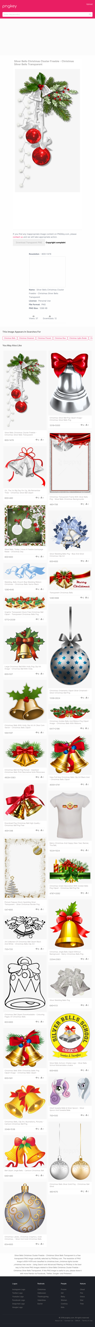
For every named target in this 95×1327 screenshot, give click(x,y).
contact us (18, 237)
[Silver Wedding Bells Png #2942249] (70, 981)
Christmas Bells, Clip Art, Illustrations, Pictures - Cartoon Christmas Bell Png (24, 1123)
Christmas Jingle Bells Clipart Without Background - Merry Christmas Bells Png (66, 953)
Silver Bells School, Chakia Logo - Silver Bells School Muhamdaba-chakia (68, 1064)
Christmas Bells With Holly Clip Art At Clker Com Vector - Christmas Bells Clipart (25, 726)
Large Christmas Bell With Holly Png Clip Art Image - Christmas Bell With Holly (23, 667)
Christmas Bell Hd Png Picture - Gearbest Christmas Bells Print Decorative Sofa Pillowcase (25, 771)
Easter (40, 1304)
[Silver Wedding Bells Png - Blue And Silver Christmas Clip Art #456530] (70, 530)
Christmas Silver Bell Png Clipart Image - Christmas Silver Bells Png (66, 419)
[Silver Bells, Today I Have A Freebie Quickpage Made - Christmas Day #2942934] (25, 525)
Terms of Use (87, 1321)
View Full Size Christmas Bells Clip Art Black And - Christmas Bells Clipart (70, 778)
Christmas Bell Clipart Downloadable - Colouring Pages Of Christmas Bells (24, 1015)
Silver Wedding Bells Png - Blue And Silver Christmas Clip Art (67, 555)
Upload (89, 4)
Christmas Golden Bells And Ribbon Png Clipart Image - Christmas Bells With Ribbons (69, 722)
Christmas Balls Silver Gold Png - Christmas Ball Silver (69, 1185)
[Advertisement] (47, 37)
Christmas (41, 1289)
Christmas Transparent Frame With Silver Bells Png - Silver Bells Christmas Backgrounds (69, 498)
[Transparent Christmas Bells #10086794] (70, 578)
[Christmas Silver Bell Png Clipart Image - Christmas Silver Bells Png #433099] (70, 383)
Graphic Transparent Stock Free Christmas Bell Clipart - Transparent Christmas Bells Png (24, 613)
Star (81, 1300)
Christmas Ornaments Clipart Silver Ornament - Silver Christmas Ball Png (69, 691)
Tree (82, 1304)
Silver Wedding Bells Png (60, 1000)
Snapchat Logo (18, 1304)
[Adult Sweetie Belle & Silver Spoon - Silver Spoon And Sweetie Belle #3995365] (70, 1091)
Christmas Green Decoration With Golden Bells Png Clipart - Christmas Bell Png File (69, 887)
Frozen (63, 1289)
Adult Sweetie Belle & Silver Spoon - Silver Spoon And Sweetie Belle (67, 1109)
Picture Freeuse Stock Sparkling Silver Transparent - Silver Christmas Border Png (22, 903)
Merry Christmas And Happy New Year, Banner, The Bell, (69, 844)
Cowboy (64, 1304)
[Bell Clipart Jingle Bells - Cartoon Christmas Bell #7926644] (25, 1151)
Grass (82, 1296)
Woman (64, 1300)
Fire (81, 1293)
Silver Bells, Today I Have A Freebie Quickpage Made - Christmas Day (24, 550)
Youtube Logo (18, 1296)
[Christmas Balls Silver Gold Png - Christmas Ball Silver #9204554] (70, 1151)
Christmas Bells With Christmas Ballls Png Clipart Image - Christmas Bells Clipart (22, 1071)
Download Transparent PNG (29, 242)
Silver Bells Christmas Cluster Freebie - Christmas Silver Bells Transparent (21, 433)
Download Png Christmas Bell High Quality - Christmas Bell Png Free (23, 824)
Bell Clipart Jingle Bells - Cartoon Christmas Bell (24, 1170)
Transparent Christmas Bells (61, 593)
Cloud (82, 1289)
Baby (63, 1296)
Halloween (41, 1293)
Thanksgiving (42, 1296)
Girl (62, 1293)
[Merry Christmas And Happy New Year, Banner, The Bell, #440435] (70, 816)
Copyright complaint (55, 242)
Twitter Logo (17, 1293)
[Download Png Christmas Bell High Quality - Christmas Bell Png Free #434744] (25, 802)
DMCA (77, 1321)
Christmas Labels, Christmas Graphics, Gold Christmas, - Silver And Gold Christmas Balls (23, 1238)
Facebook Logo (18, 1300)
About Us (58, 1321)
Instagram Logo (18, 1289)
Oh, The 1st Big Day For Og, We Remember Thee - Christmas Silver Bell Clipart (22, 491)
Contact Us (68, 1321)
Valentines (41, 1300)
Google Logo (17, 1307)
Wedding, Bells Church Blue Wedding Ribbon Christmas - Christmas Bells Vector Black (23, 583)
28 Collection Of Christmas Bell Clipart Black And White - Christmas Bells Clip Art (23, 943)
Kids (62, 1307)
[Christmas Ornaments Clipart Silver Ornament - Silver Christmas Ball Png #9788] (70, 646)
